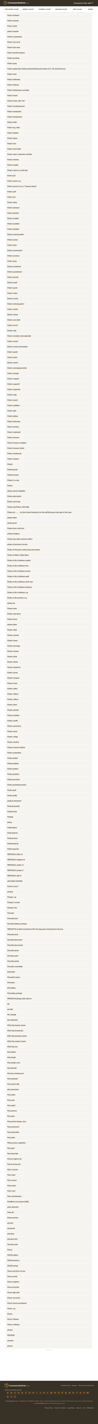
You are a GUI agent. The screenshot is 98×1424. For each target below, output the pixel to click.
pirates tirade (12, 624)
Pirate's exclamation (14, 37)
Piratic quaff (11, 790)
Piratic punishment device (16, 785)
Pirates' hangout (13, 678)
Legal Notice (71, 1408)
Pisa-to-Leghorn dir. (14, 1159)
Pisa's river (11, 1191)
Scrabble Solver (44, 9)
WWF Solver (77, 9)
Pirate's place (12, 202)
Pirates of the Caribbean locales (18, 571)
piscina (10, 1330)
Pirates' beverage (13, 646)
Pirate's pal (11, 175)
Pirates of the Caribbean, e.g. (17, 592)
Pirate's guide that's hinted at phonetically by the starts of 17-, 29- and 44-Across (36, 69)
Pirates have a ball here (15, 528)
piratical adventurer (14, 801)
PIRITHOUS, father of (15, 854)
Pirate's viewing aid (14, 453)
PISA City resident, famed (16, 1041)
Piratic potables (13, 763)
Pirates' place (12, 704)
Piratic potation (12, 769)
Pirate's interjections (14, 117)
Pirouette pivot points (15, 945)
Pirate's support (13, 378)
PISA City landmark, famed (17, 1036)
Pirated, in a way (13, 480)
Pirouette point (12, 956)
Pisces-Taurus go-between (17, 1303)
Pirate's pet (11, 197)
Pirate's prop (12, 261)
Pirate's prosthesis (14, 266)
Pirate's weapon (13, 459)
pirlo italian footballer (15, 881)
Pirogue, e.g (11, 897)
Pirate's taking (12, 416)
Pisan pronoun (12, 1217)
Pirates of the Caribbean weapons (19, 587)
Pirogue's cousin (13, 902)
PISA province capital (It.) (16, 1143)
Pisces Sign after (13, 1292)
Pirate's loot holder (14, 149)
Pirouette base (12, 918)
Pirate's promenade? (14, 250)
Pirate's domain (13, 20)
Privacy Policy (49, 1408)
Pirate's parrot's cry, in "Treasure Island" (22, 186)
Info (84, 1408)
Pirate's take (11, 411)
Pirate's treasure (13, 437)
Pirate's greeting (13, 58)
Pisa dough (11, 1057)
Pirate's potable (13, 218)
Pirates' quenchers (14, 726)
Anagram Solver (61, 9)
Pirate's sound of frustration (17, 346)
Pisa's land (11, 1175)
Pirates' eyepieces (14, 667)
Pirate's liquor (12, 138)
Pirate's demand (13, 15)
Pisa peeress (12, 1111)
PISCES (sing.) (12, 1266)
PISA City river (12, 1046)
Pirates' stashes (13, 742)
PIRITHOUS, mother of (15, 865)
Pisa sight (11, 1148)
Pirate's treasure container (17, 443)
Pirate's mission (13, 159)
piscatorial (11, 1228)
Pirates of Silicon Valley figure (18, 555)
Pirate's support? (13, 384)
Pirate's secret (12, 325)
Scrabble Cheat (65, 1385)
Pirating (10, 817)
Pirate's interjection (14, 111)
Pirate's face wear (13, 47)
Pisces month (12, 1276)
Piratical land (12, 811)
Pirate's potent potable (15, 234)
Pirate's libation (13, 133)
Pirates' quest (12, 731)
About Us (79, 1408)
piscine (10, 1346)
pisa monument (13, 1089)
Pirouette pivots (13, 950)
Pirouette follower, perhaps (17, 924)
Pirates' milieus (12, 694)
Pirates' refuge (12, 737)
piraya (9, 822)
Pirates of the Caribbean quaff (18, 576)
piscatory (10, 1233)
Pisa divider (11, 1052)
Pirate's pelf (11, 191)
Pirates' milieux (12, 699)
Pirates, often (12, 630)
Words (90, 9)
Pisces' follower (13, 1319)
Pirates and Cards (13, 501)
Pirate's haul (11, 74)
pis (8, 1004)
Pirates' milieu (12, 688)
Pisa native (11, 1095)
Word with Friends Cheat (86, 1385)
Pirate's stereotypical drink (17, 368)
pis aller (10, 1009)
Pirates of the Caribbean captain (19, 560)
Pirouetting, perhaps (14, 993)
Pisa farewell (11, 1068)
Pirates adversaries (14, 496)
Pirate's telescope (13, 421)
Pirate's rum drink (13, 320)
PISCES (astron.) (13, 1260)
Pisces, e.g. (11, 1308)
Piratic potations (13, 774)
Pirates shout (12, 619)
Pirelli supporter (13, 849)
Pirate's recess (12, 298)
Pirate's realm (12, 293)
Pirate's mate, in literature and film (19, 154)
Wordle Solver (28, 9)
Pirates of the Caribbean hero (18, 566)
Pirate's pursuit (12, 277)
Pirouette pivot (12, 934)
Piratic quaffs (12, 795)
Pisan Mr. (10, 1212)
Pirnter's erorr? (12, 886)
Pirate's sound (12, 341)
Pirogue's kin (12, 908)
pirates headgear (13, 533)
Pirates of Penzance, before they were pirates (23, 549)
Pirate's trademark (14, 432)
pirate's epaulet (12, 31)
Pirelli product (12, 838)
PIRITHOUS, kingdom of (16, 859)
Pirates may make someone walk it (19, 539)
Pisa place (11, 1116)
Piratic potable (12, 758)
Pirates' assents (13, 635)
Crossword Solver (11, 9)
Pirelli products (12, 843)
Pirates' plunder (13, 710)
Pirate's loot (11, 143)
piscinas (10, 1340)
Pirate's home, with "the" (16, 101)
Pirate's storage (13, 373)
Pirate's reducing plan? (15, 304)
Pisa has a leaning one (15, 1073)
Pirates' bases (12, 640)
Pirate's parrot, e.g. (14, 181)
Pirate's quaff (12, 282)
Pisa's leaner (12, 1180)
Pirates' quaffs (12, 720)
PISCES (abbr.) (12, 1255)
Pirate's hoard (12, 95)
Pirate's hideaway (13, 79)
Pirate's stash (12, 357)
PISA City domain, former (16, 1025)
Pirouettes (11, 982)
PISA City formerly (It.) (15, 1030)
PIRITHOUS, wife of (14, 875)
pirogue (10, 891)
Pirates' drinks (12, 662)
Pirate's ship (11, 330)
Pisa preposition (13, 1132)
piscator (10, 1223)
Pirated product (13, 475)
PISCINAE (11, 1335)
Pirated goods (12, 469)
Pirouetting (11, 988)
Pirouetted (11, 972)
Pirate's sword (12, 400)
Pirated (10, 464)
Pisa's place (11, 1185)
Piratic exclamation (14, 753)
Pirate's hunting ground (16, 106)
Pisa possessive (13, 1127)
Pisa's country (12, 1169)
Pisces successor (13, 1298)
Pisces (9, 1250)
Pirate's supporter (13, 389)
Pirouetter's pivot (13, 977)
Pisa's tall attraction (14, 1196)
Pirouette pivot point (14, 940)
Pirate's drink (12, 26)
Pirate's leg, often (13, 127)
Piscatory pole (12, 1244)
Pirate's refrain (12, 309)
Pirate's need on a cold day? (17, 170)
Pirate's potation (13, 229)
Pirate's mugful (12, 165)
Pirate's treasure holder (15, 448)
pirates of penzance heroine (17, 544)
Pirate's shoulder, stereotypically (19, 336)
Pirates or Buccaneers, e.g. (17, 598)
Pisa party (11, 1100)
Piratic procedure (13, 779)
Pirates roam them (14, 614)
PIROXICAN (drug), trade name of (19, 998)
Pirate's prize (12, 245)
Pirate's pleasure (13, 207)
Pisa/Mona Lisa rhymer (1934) (18, 1201)
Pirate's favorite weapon (16, 53)
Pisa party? (11, 1105)
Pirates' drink (12, 656)
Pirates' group (12, 672)
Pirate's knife (12, 122)
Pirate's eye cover (13, 42)
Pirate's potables (13, 224)
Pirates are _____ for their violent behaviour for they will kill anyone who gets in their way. (39, 512)
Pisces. (10, 1314)
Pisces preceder (13, 1287)
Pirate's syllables (13, 405)
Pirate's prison (12, 240)
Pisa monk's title (13, 1084)
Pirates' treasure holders (16, 747)
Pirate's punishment (14, 272)
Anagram (74, 1385)
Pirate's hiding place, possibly (18, 90)
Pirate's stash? (12, 362)
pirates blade (12, 517)
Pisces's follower (13, 1324)
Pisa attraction (12, 1020)
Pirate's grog (12, 63)
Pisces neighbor (13, 1282)
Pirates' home (12, 683)
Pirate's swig (12, 395)
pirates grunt (12, 523)
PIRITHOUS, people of (15, 870)
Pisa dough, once (13, 1062)
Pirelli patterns (12, 833)
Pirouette (10, 913)
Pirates (9, 485)
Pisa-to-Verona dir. (14, 1164)
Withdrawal (90, 1408)
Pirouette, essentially (14, 966)
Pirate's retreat (12, 314)
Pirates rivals (12, 608)
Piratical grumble (13, 806)
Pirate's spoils (12, 352)
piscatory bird (12, 1239)
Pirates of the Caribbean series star (20, 582)
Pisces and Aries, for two (16, 1271)
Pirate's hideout (13, 85)
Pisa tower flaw (12, 1153)
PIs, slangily (11, 1014)
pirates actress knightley (16, 491)
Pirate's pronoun (13, 256)
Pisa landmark (12, 1079)
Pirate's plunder (13, 213)
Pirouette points (13, 961)
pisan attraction (13, 1207)
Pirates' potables (13, 715)
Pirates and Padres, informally (18, 507)
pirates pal (11, 603)
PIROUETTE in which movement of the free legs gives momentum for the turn (35, 929)
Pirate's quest (12, 288)
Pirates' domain (13, 651)
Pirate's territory (13, 427)
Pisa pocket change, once (16, 1121)
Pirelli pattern (12, 827)
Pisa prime (11, 1137)
